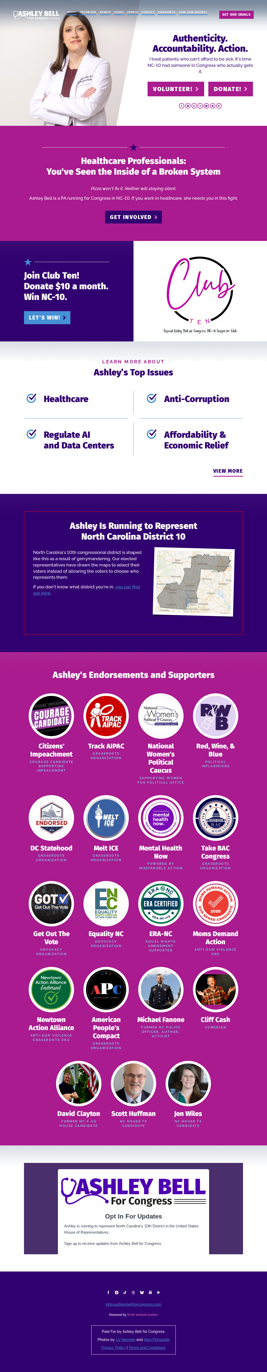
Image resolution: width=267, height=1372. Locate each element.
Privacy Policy (113, 1348)
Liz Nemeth (125, 1340)
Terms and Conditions (147, 1348)
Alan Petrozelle (157, 1340)
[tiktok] (194, 106)
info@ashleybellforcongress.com (133, 1304)
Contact (148, 12)
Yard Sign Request (193, 12)
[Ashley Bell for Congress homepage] (36, 15)
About (72, 12)
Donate (105, 12)
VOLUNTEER (88, 12)
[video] (219, 106)
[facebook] (181, 106)
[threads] (200, 106)
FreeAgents (166, 12)
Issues (119, 12)
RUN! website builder (142, 1315)
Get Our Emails (236, 14)
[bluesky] (206, 106)
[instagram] (188, 106)
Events (133, 12)
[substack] (212, 106)
